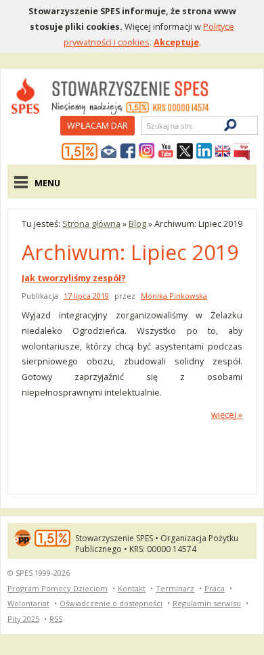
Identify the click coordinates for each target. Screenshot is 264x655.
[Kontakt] (109, 152)
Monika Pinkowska (174, 296)
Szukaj (145, 126)
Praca (214, 588)
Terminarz (175, 588)
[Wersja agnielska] (222, 152)
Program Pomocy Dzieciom (57, 588)
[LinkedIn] (203, 152)
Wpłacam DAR (97, 125)
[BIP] (241, 152)
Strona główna (91, 223)
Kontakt (132, 588)
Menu (47, 183)
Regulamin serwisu (207, 603)
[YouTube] (165, 152)
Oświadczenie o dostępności (111, 603)
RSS (55, 619)
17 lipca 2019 (86, 296)
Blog (137, 223)
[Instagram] (146, 152)
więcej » (226, 414)
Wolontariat (28, 603)
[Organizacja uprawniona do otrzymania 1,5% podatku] (80, 152)
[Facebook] (127, 152)
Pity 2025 (23, 619)
